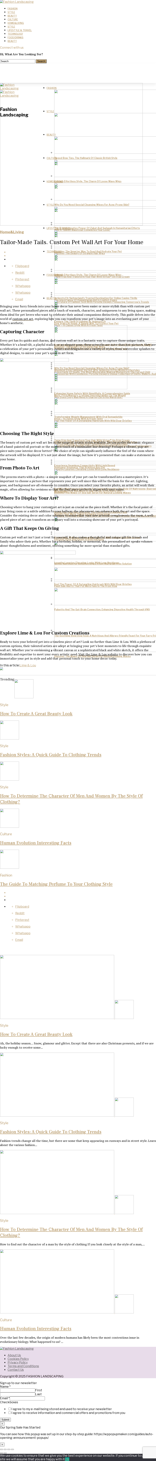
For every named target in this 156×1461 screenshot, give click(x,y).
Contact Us (16, 1370)
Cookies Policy (18, 1359)
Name (5, 1386)
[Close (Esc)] (1, 1449)
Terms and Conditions (23, 1366)
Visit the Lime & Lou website (98, 654)
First (38, 1390)
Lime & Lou (28, 665)
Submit (5, 1419)
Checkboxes (9, 1402)
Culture (13, 19)
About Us (14, 1355)
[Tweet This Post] (82, 896)
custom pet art (22, 319)
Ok (67, 1459)
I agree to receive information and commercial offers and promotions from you (68, 1413)
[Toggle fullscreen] (8, 1449)
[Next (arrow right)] (5, 1453)
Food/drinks (15, 37)
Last (38, 1394)
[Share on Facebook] (82, 893)
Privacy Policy (18, 1362)
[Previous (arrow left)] (1, 1453)
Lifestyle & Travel (20, 30)
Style (11, 12)
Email (5, 1398)
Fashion (13, 8)
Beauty (12, 15)
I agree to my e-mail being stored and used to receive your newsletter (61, 1409)
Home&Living (16, 23)
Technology (15, 33)
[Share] (5, 1449)
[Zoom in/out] (12, 1449)
